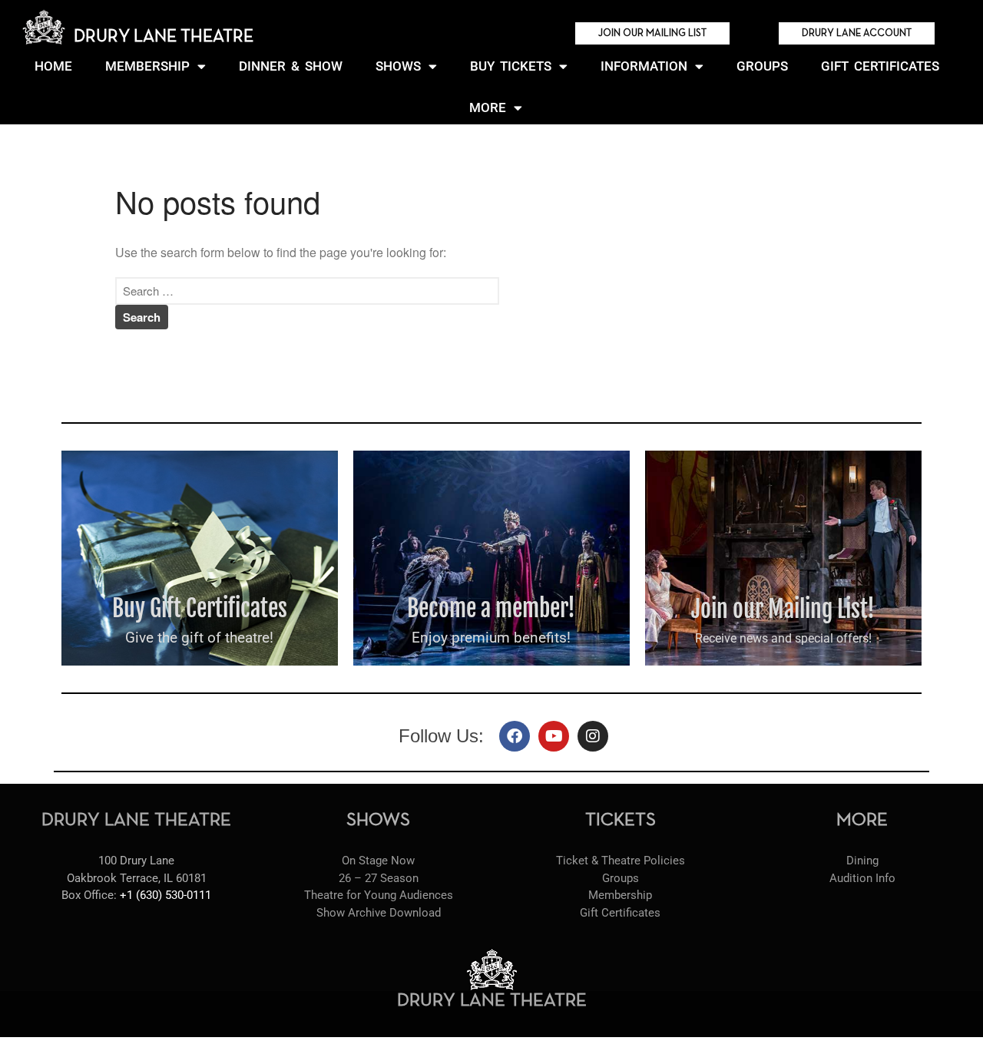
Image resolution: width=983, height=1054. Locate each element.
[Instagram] (593, 736)
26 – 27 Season (379, 878)
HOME (53, 66)
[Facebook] (514, 736)
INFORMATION (644, 66)
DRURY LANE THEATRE (163, 36)
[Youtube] (553, 736)
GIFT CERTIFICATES (880, 66)
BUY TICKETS (510, 66)
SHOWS (398, 66)
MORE (487, 107)
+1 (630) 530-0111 (165, 895)
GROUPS (762, 66)
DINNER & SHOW (291, 66)
